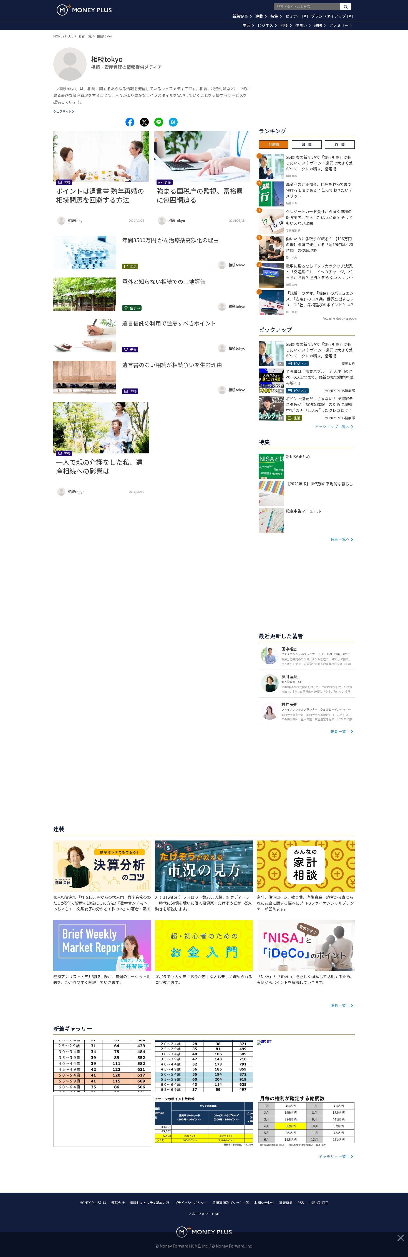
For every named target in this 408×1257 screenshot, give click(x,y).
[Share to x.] (144, 122)
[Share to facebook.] (129, 122)
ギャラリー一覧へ (334, 1156)
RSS (301, 1202)
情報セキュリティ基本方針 (149, 1202)
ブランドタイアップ (331, 16)
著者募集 (286, 1202)
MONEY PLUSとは (93, 1202)
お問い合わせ (264, 1202)
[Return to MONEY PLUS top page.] (84, 10)
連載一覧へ (340, 1005)
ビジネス (265, 25)
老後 (284, 25)
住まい (301, 25)
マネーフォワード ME (204, 1213)
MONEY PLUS (63, 36)
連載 (259, 16)
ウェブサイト (62, 111)
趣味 (318, 25)
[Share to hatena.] (173, 122)
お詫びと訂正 (319, 1202)
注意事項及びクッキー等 (231, 1202)
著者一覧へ (340, 731)
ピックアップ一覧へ (332, 426)
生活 (246, 25)
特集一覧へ (340, 539)
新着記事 (240, 16)
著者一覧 (85, 36)
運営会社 (118, 1202)
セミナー (295, 16)
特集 (274, 16)
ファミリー (339, 25)
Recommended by (334, 318)
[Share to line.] (158, 122)
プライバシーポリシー (191, 1202)
